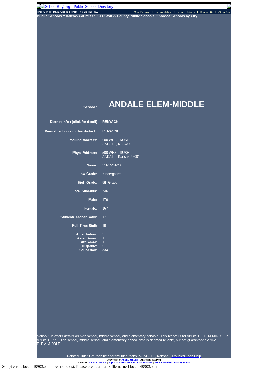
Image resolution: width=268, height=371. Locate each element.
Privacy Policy (182, 362)
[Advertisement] (134, 58)
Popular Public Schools (121, 362)
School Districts (163, 362)
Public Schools (129, 359)
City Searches (144, 362)
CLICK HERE (97, 362)
